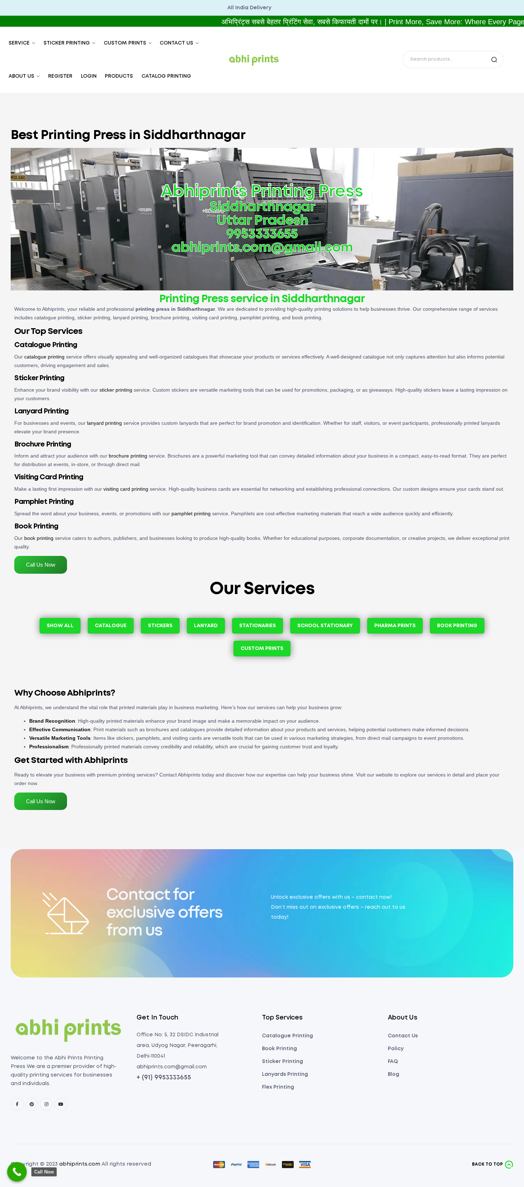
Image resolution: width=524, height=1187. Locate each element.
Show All (60, 626)
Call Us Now (40, 565)
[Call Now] (17, 1172)
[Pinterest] (31, 1104)
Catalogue (111, 626)
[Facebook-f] (17, 1104)
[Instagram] (46, 1104)
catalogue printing (44, 357)
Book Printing (457, 626)
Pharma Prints (395, 626)
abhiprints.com (79, 1164)
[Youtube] (61, 1104)
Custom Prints (262, 648)
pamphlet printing (191, 513)
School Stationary (325, 626)
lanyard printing (104, 423)
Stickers (160, 626)
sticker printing (115, 390)
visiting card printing (125, 489)
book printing (38, 538)
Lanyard (206, 626)
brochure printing (128, 456)
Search (494, 59)
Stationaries (257, 626)
